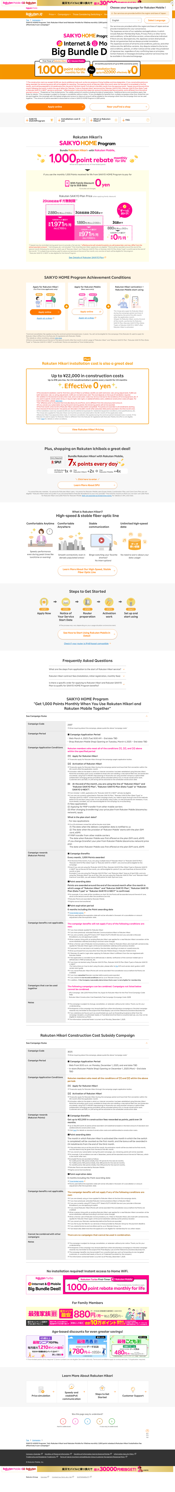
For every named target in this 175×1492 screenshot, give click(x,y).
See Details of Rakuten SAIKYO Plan (86, 257)
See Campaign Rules (36, 716)
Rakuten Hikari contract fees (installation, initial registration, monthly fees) (84, 676)
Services (44, 1477)
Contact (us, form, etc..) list (62, 1477)
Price (51, 14)
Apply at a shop (44, 318)
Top (27, 20)
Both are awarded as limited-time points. (97, 495)
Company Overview (33, 1454)
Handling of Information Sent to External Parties (92, 1454)
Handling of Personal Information (57, 1454)
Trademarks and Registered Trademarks (41, 1457)
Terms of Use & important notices (72, 1457)
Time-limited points (76, 913)
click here (58, 338)
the (116, 966)
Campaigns (63, 14)
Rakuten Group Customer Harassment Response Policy (105, 1457)
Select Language (156, 20)
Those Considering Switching (86, 14)
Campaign (36, 20)
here (42, 418)
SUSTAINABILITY (83, 1477)
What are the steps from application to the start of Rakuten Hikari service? (85, 669)
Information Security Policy (124, 1454)
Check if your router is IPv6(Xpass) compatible (86, 643)
